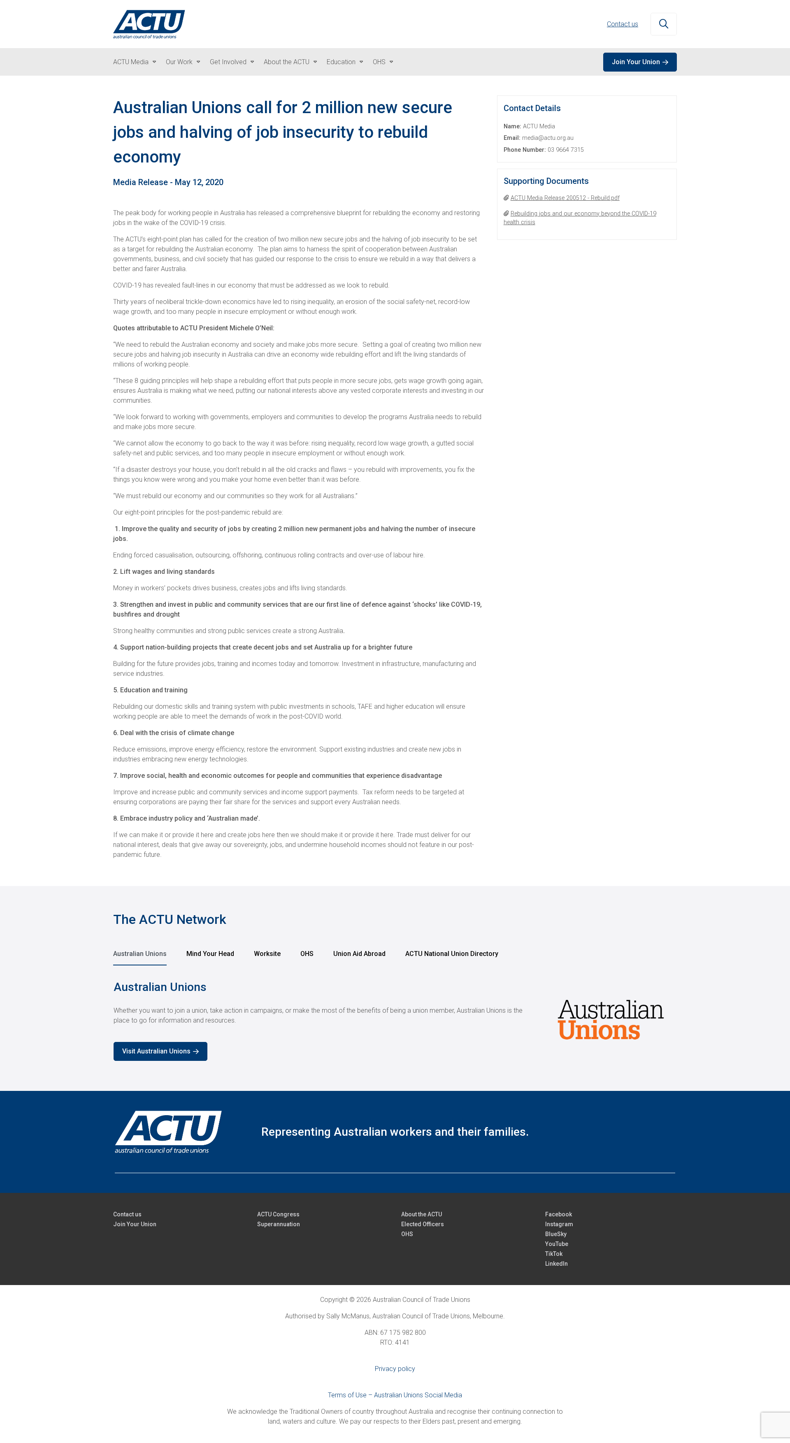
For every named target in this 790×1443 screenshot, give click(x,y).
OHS (379, 62)
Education (341, 62)
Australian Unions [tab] (140, 954)
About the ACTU (286, 62)
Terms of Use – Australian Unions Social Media (395, 1395)
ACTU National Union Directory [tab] (451, 954)
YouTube (556, 1244)
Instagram (559, 1224)
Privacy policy (395, 1369)
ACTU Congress (278, 1214)
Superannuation (278, 1224)
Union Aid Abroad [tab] (359, 954)
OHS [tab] (307, 954)
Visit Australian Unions (156, 1051)
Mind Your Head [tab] (210, 954)
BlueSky (556, 1234)
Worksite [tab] (267, 954)
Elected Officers (422, 1224)
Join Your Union (636, 62)
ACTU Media (131, 62)
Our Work (179, 62)
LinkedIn (556, 1263)
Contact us (622, 24)
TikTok (553, 1253)
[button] (663, 24)
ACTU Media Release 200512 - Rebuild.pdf (565, 198)
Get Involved (228, 62)
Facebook (558, 1214)
